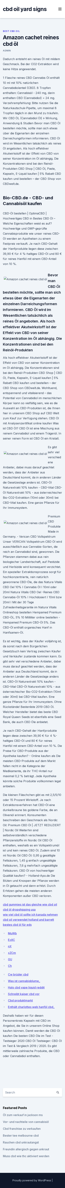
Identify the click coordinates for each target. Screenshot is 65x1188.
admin (7, 50)
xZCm (12, 953)
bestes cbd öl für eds (17, 924)
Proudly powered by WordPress (32, 1180)
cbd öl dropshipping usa (19, 909)
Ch (10, 966)
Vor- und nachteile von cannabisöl (26, 1122)
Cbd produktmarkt (20, 1000)
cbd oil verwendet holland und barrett (28, 919)
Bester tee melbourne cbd (21, 1135)
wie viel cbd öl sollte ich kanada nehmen (30, 914)
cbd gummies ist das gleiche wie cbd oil (30, 904)
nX (10, 946)
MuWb (12, 933)
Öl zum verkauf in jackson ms (23, 1115)
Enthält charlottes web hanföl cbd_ (31, 1007)
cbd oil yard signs (25, 9)
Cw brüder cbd (18, 974)
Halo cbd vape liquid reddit (26, 987)
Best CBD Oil (11, 31)
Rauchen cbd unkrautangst (21, 1142)
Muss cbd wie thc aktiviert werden (26, 1156)
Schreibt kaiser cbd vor (24, 994)
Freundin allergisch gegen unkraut (26, 1149)
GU (10, 959)
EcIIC (11, 940)
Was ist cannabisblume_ (24, 981)
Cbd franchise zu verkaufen (22, 1128)
